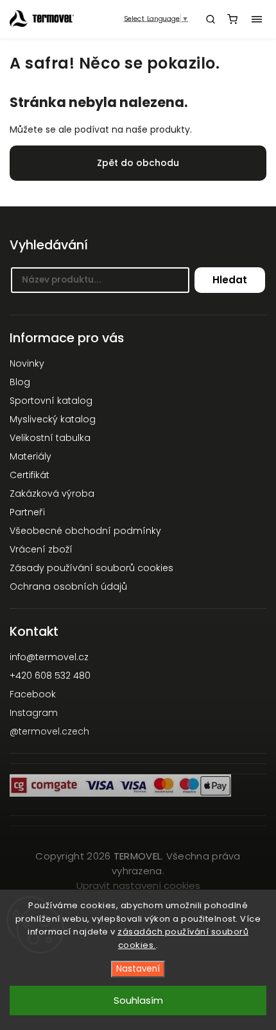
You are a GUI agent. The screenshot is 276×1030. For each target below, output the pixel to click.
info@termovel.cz (49, 657)
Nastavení (138, 969)
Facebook (33, 694)
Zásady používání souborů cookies (91, 567)
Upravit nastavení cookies (138, 885)
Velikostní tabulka (50, 437)
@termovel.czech (49, 731)
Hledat (229, 280)
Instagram (34, 712)
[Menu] (257, 19)
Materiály (30, 456)
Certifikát (29, 475)
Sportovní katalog (51, 400)
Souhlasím (138, 1000)
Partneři (27, 512)
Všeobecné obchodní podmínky (85, 530)
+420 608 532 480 (50, 675)
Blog (20, 382)
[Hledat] (210, 19)
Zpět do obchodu (138, 162)
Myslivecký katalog (53, 419)
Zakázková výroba (52, 493)
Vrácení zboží (41, 549)
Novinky (27, 363)
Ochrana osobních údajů (68, 586)
